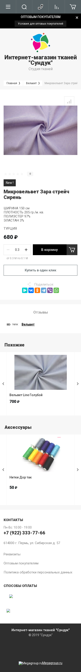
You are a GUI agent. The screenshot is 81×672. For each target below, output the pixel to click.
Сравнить (69, 101)
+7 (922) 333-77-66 (24, 533)
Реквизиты (12, 554)
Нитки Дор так (20, 477)
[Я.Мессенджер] (24, 290)
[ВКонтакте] (31, 290)
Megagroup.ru (52, 663)
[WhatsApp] (56, 290)
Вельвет (28, 324)
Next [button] (77, 384)
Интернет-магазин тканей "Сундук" (40, 60)
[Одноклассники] (37, 290)
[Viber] (50, 290)
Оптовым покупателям (21, 563)
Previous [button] (3, 384)
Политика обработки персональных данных (38, 572)
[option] (40, 21)
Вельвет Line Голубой (26, 395)
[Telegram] (43, 290)
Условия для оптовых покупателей (40, 23)
